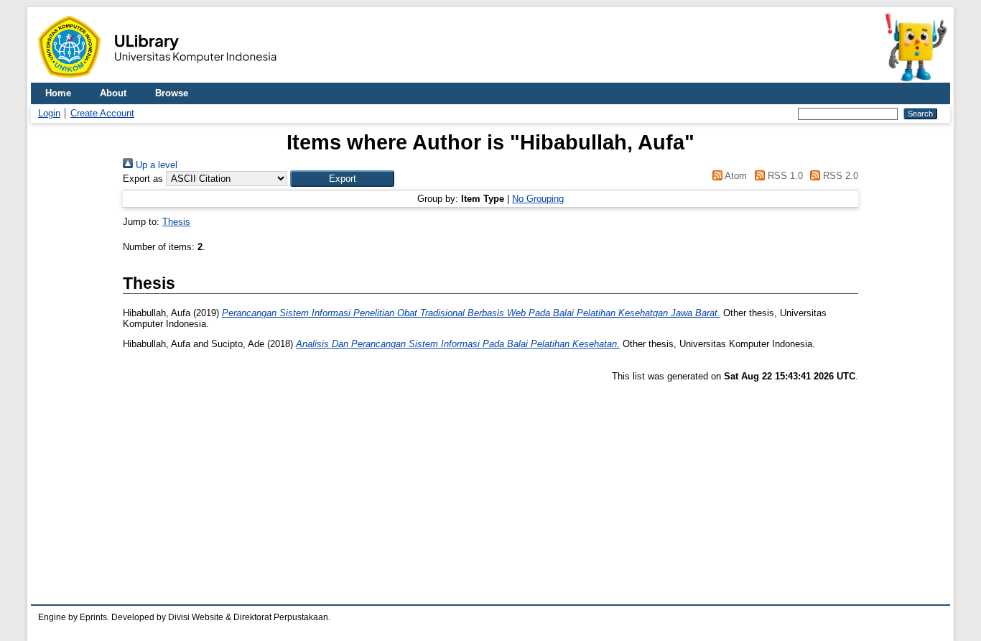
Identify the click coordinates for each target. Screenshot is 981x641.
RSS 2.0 (839, 175)
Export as (143, 178)
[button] (342, 178)
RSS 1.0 (783, 175)
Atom (734, 175)
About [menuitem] (113, 93)
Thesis (176, 221)
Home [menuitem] (58, 93)
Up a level (155, 165)
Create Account (102, 113)
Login (49, 113)
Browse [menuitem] (171, 93)
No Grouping (538, 198)
